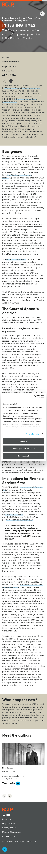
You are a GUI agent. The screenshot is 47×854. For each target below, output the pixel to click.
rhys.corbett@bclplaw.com (13, 776)
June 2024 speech (14, 514)
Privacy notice (9, 828)
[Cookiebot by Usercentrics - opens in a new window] (34, 396)
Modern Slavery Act (11, 832)
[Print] (11, 81)
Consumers (7, 21)
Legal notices (8, 824)
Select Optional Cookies (22, 448)
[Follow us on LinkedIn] (3, 815)
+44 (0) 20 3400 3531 (10, 779)
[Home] (17, 4)
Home (4, 18)
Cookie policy (8, 836)
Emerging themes (17, 18)
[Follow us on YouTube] (8, 815)
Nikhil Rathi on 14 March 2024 (19, 520)
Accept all (23, 441)
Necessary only (23, 456)
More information (33, 434)
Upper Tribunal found (16, 259)
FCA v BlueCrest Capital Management (22, 88)
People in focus (34, 18)
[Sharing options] (42, 13)
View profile (8, 783)
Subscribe (7, 819)
